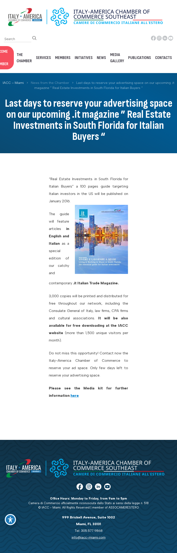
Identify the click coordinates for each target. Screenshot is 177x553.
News (101, 57)
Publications (139, 57)
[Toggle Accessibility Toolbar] (10, 519)
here (75, 395)
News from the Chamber (50, 83)
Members (63, 57)
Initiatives (84, 57)
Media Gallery (117, 57)
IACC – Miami (13, 83)
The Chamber (24, 57)
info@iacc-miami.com (89, 537)
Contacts (163, 57)
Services (43, 57)
